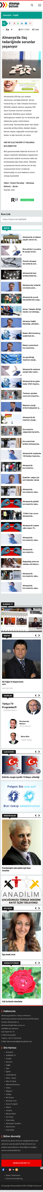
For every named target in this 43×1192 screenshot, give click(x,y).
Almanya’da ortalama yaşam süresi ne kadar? (32, 238)
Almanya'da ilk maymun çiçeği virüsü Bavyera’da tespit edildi (30, 418)
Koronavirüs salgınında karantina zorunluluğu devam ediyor (31, 430)
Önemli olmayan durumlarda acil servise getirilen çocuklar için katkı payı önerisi (30, 262)
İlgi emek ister (8, 954)
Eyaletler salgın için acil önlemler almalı (31, 478)
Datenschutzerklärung (14, 1178)
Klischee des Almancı (24, 722)
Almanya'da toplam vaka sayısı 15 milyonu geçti (31, 527)
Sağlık (37, 29)
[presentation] (35, 635)
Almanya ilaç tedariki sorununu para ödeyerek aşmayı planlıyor (31, 286)
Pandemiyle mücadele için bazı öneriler (16, 869)
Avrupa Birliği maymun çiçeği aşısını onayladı (29, 358)
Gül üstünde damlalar (12, 1001)
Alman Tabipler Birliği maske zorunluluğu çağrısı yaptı (32, 310)
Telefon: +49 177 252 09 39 (11, 1038)
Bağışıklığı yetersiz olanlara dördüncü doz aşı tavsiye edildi (31, 563)
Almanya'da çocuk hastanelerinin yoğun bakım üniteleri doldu (32, 298)
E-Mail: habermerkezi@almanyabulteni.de (16, 1041)
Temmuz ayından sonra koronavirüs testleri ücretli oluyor (31, 394)
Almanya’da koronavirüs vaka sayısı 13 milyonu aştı (32, 539)
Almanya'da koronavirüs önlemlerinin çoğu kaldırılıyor (30, 466)
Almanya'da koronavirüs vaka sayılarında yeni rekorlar (30, 575)
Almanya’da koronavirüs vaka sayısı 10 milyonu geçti (30, 587)
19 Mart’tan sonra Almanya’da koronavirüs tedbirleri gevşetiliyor (30, 515)
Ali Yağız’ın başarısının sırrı (12, 683)
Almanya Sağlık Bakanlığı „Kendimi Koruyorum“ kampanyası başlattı (31, 322)
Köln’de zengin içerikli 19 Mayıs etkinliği (20, 777)
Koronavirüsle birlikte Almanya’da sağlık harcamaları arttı (31, 442)
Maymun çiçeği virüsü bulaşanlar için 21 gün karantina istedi (32, 406)
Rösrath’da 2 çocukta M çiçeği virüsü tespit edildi (32, 250)
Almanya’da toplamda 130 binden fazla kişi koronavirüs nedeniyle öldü (32, 454)
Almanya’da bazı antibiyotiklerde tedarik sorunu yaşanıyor (29, 274)
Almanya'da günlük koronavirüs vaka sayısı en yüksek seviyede (31, 502)
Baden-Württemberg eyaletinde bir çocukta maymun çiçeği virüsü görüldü (32, 334)
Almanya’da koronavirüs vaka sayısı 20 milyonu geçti (30, 490)
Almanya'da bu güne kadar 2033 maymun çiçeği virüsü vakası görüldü (31, 382)
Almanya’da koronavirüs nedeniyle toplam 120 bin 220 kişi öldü (32, 551)
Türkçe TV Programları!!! (9, 705)
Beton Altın (25, 736)
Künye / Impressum (13, 1175)
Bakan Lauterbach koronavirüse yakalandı (30, 346)
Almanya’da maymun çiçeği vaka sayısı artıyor (31, 370)
